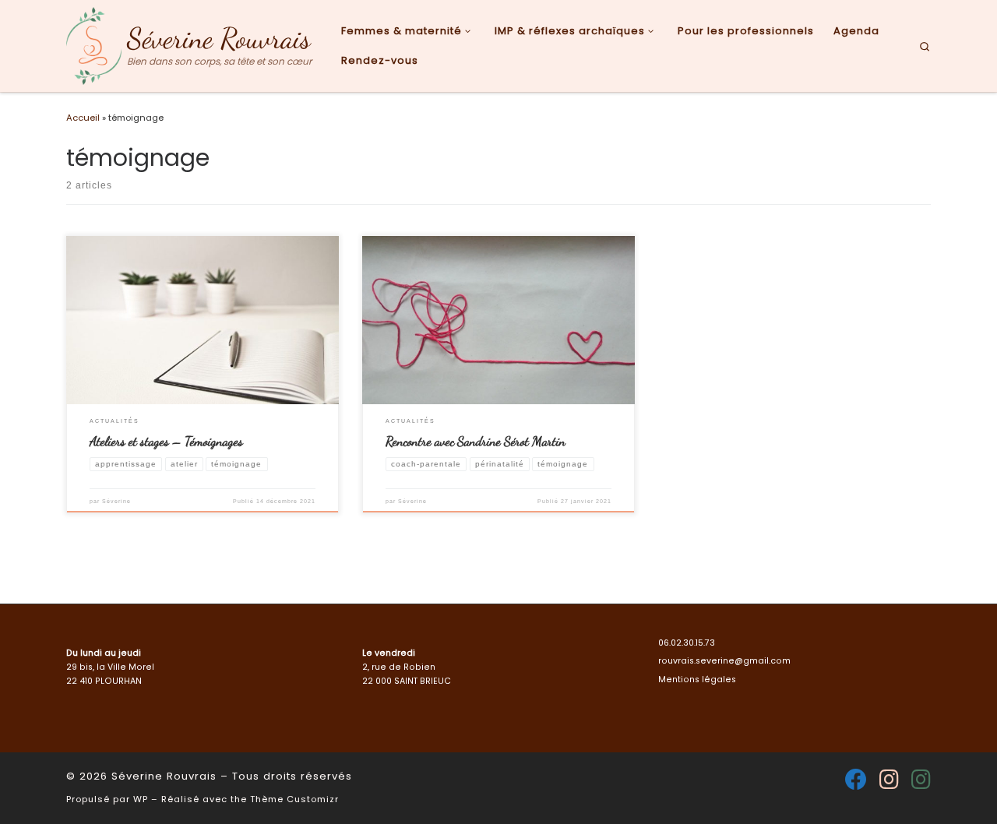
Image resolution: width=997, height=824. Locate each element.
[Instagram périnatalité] (889, 780)
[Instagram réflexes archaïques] (921, 780)
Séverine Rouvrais (164, 776)
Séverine (116, 501)
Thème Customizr (294, 799)
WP (140, 799)
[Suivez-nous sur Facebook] (856, 780)
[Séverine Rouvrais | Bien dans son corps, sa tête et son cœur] (94, 44)
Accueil (83, 117)
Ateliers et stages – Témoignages (166, 441)
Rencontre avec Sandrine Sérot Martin (475, 441)
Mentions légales (697, 679)
